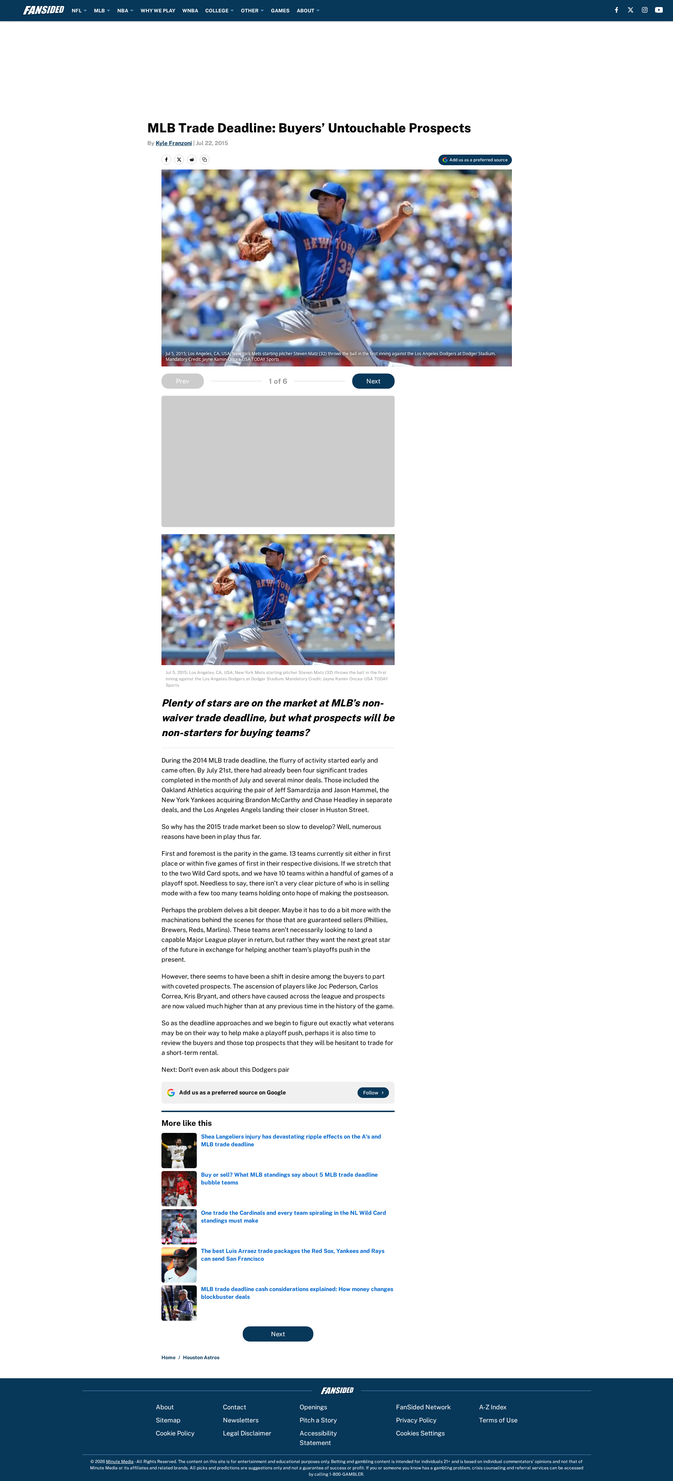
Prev (182, 381)
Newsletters (241, 1420)
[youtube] (659, 10)
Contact (234, 1407)
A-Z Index (493, 1407)
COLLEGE (217, 10)
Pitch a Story (318, 1420)
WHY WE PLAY (158, 10)
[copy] (204, 160)
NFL (77, 10)
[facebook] (616, 10)
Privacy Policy (416, 1420)
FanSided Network (423, 1407)
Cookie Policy (175, 1433)
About (165, 1407)
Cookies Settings (420, 1433)
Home (168, 1357)
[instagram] (645, 10)
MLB (99, 10)
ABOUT (305, 10)
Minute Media (120, 1461)
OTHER (250, 10)
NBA (122, 10)
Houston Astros (201, 1357)
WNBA (190, 10)
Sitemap (168, 1420)
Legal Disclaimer (247, 1433)
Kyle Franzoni (174, 143)
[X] (630, 10)
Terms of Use (498, 1420)
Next (373, 381)
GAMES (280, 10)
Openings (313, 1407)
